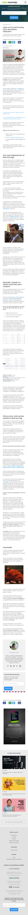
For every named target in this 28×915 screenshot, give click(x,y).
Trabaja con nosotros (14, 842)
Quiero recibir (14, 17)
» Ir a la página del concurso (14, 875)
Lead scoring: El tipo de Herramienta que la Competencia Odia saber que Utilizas (14, 118)
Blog (14, 857)
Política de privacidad (14, 840)
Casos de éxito (14, 850)
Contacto (14, 839)
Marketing (6, 48)
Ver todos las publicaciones (14, 822)
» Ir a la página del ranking (14, 893)
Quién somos (14, 835)
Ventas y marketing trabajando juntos (15, 137)
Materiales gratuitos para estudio (14, 859)
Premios (14, 837)
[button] (25, 2)
